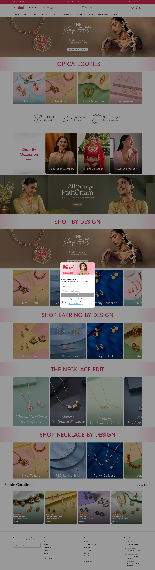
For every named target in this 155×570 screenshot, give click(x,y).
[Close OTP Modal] (92, 264)
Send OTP (77, 295)
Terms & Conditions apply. (76, 304)
